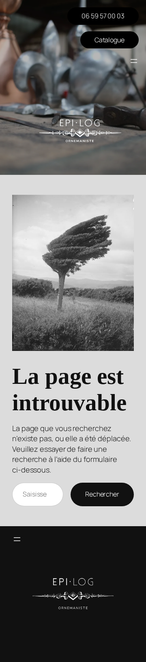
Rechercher (102, 494)
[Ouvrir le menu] (134, 61)
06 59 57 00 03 (103, 15)
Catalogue (109, 39)
